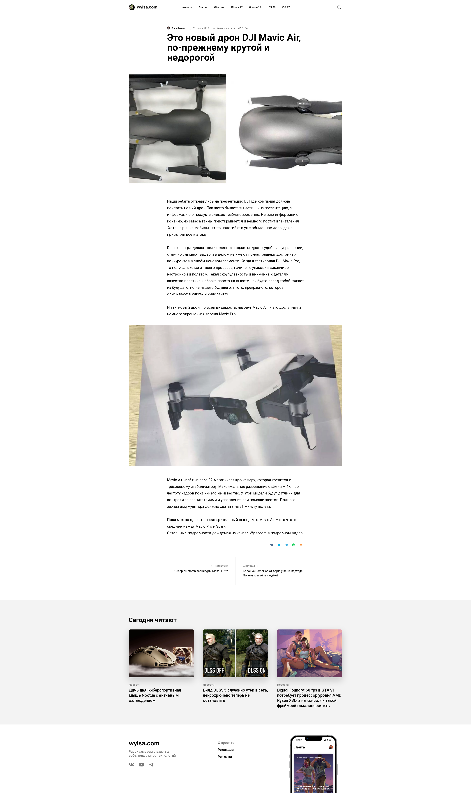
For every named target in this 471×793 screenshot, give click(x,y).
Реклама (225, 757)
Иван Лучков (178, 28)
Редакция (226, 750)
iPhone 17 (236, 7)
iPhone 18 (255, 7)
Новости (186, 7)
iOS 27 (286, 7)
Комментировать (226, 28)
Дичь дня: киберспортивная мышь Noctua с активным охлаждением (155, 695)
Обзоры (219, 7)
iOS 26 (271, 7)
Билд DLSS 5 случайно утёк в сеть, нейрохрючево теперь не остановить (235, 695)
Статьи (203, 7)
